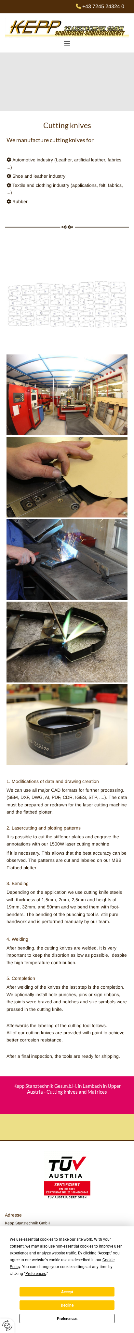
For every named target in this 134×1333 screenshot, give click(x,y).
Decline (67, 1305)
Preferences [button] (35, 1273)
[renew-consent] (7, 1325)
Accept (67, 1292)
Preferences (67, 1318)
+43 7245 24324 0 (103, 6)
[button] (67, 44)
